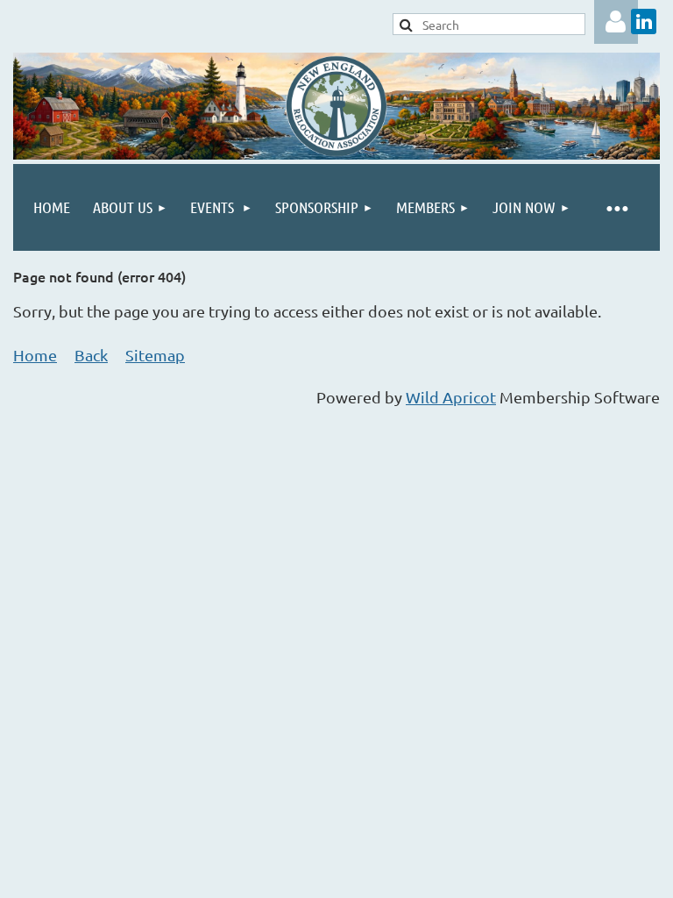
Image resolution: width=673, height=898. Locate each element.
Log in (616, 22)
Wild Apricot (451, 397)
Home (35, 355)
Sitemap (155, 355)
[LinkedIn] (643, 21)
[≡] (616, 207)
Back (91, 355)
